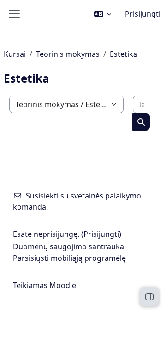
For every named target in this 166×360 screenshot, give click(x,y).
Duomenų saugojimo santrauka (68, 246)
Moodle (62, 285)
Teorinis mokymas (68, 54)
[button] (102, 14)
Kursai (15, 54)
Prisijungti (142, 14)
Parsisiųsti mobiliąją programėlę (69, 258)
